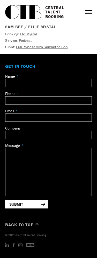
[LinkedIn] (7, 245)
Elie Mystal (28, 33)
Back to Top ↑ (22, 225)
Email (9, 110)
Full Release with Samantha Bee (42, 46)
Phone (10, 93)
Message (12, 145)
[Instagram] (20, 245)
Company (12, 128)
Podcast (25, 40)
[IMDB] (30, 245)
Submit (16, 204)
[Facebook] (13, 245)
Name (10, 76)
